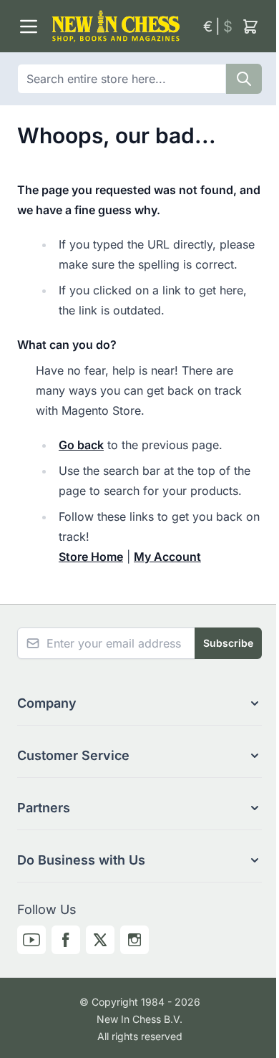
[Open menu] (28, 26)
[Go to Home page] (122, 26)
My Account (167, 556)
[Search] (244, 79)
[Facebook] (66, 939)
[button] (139, 703)
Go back (81, 445)
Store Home (91, 556)
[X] (100, 939)
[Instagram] (134, 939)
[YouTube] (31, 939)
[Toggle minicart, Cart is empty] (250, 26)
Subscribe (228, 643)
